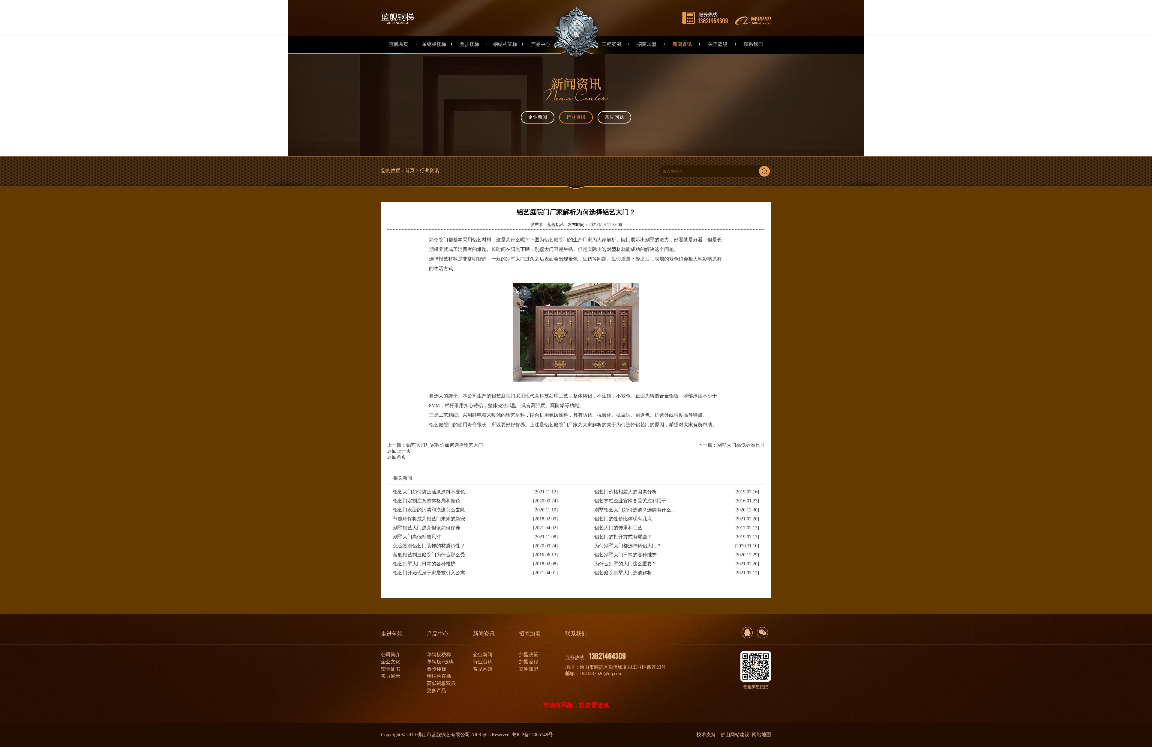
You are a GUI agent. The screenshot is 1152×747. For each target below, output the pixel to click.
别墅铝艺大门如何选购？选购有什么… (635, 509)
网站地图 (761, 734)
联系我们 (576, 634)
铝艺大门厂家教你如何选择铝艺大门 (444, 445)
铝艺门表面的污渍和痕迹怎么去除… (431, 509)
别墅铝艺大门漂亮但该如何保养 (426, 527)
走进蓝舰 (392, 634)
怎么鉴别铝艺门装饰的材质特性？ (429, 545)
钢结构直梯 (439, 676)
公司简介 (390, 654)
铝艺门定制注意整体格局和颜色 (426, 500)
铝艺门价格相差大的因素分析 (625, 491)
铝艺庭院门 (556, 239)
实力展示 (390, 676)
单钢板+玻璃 (440, 661)
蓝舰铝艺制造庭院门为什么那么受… (431, 554)
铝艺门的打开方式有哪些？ (623, 536)
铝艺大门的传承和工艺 (618, 527)
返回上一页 (399, 451)
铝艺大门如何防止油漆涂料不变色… (431, 491)
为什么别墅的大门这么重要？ (625, 563)
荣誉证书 (390, 668)
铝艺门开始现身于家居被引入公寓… (431, 572)
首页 (410, 170)
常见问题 (614, 117)
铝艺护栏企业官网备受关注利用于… (632, 500)
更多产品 (436, 690)
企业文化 (390, 661)
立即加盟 (528, 668)
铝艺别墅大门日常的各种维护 (625, 554)
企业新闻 (537, 117)
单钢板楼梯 (439, 654)
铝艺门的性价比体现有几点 (623, 518)
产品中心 (437, 634)
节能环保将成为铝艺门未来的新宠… (431, 518)
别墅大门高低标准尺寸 (741, 445)
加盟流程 (528, 661)
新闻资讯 (484, 634)
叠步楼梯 (436, 668)
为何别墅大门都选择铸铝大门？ (628, 545)
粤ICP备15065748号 (532, 734)
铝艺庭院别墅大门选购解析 (623, 572)
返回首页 (396, 457)
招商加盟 (530, 634)
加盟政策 (528, 654)
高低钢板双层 (441, 683)
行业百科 (482, 661)
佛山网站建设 (735, 734)
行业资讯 (576, 117)
